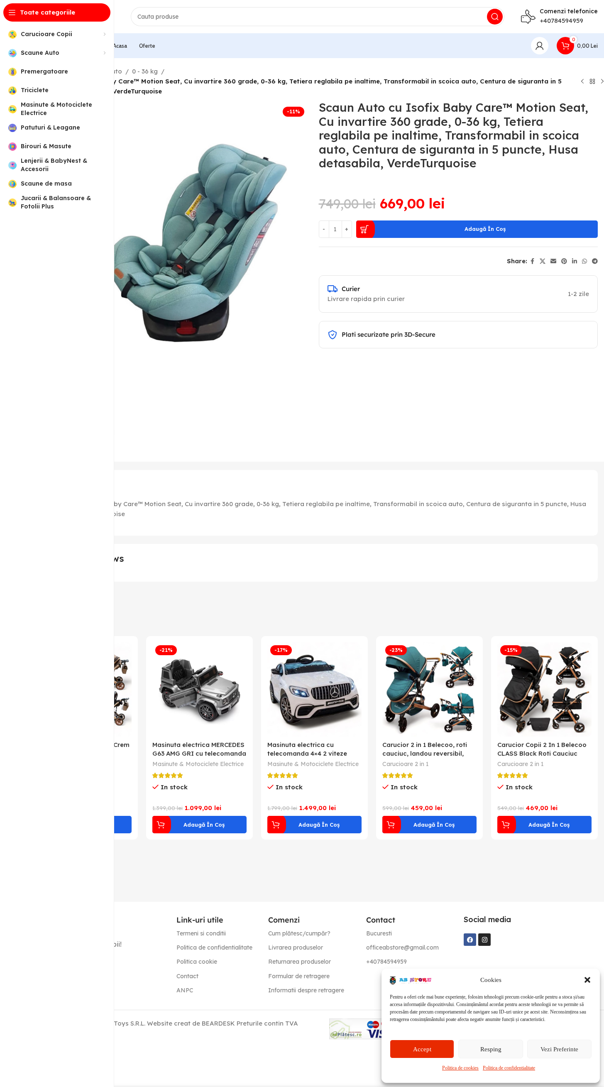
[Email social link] (553, 261)
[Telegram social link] (594, 261)
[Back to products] (592, 81)
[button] (587, 980)
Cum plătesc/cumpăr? (299, 933)
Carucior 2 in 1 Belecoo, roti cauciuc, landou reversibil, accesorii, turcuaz (424, 753)
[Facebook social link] (532, 261)
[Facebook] (470, 939)
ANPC (184, 990)
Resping (490, 1049)
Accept (422, 1049)
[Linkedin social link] (575, 261)
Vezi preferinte (559, 1049)
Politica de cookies (460, 1068)
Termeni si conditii (201, 933)
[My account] (540, 45)
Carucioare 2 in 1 (405, 764)
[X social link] (542, 261)
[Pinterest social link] (564, 261)
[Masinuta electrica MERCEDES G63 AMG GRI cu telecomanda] (199, 689)
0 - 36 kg (145, 71)
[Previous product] (582, 81)
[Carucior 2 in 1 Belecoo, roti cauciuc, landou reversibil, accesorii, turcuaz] (429, 689)
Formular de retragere (299, 976)
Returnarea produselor (299, 961)
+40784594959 (561, 20)
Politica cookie (196, 961)
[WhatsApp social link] (584, 261)
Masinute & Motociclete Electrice (198, 764)
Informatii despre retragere (306, 990)
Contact (187, 976)
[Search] (495, 16)
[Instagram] (484, 939)
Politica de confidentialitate (509, 1068)
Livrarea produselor (295, 947)
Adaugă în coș (485, 228)
